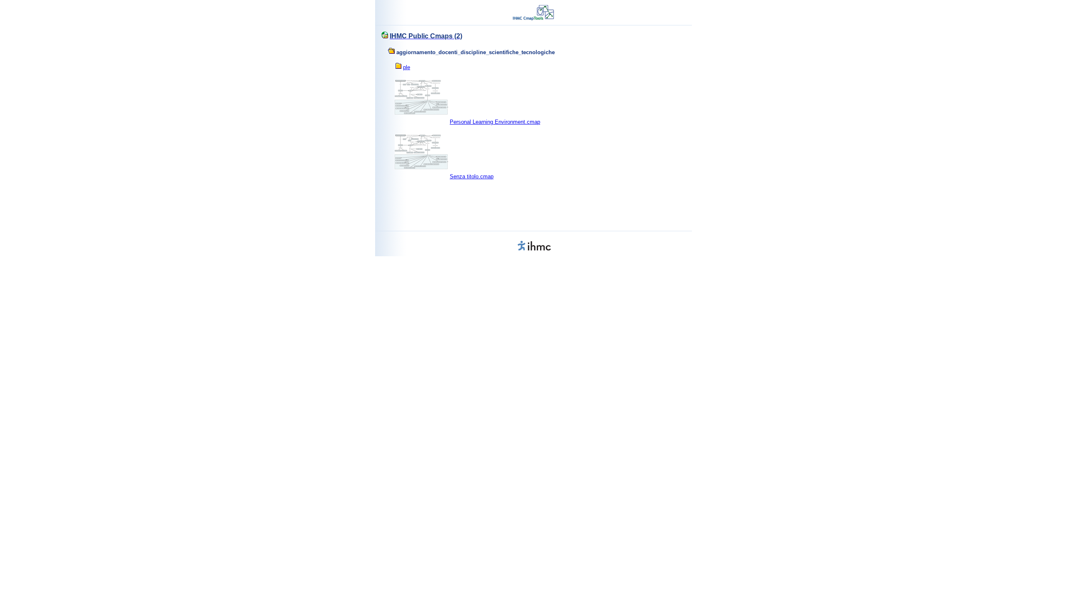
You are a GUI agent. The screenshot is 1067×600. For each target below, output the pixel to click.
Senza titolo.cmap (471, 176)
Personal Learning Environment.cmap (495, 122)
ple (406, 67)
